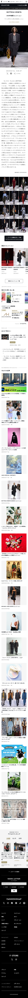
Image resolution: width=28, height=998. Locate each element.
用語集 (15, 927)
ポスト (15, 916)
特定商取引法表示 (18, 986)
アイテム (3, 973)
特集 (9, 1)
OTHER (22, 887)
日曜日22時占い (5, 923)
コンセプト (16, 973)
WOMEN (14, 887)
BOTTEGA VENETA (14, 12)
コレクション (7, 8)
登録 (14, 890)
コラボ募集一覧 (6, 307)
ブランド (3, 969)
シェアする (18, 73)
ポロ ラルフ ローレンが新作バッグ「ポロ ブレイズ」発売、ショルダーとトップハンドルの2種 (7, 856)
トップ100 (3, 927)
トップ (2, 8)
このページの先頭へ (15, 871)
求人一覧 (12, 290)
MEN (6, 887)
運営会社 (3, 947)
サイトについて (4, 937)
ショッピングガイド (5, 983)
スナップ (3, 930)
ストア (17, 1)
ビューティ (12, 1)
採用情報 (3, 940)
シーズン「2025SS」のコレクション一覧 (18, 8)
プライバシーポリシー (19, 940)
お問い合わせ (17, 944)
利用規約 (16, 937)
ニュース (5, 1)
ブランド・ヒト (22, 1)
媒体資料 (3, 944)
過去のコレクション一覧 (14, 281)
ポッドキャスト (17, 923)
